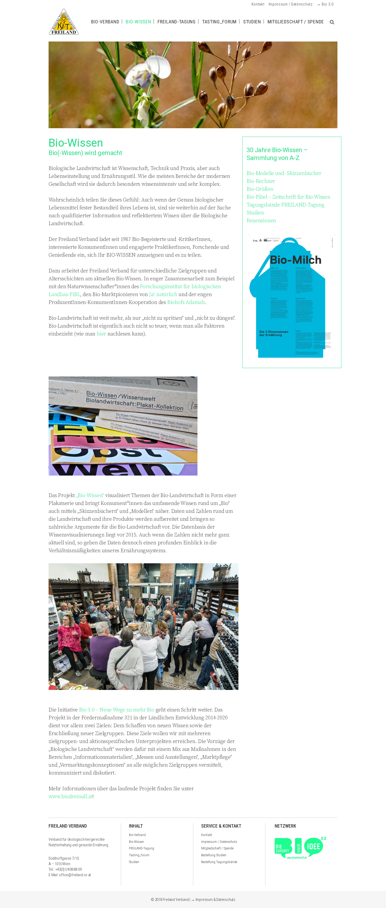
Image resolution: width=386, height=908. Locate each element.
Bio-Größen (260, 189)
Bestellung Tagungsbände (219, 862)
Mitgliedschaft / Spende (217, 848)
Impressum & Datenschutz (215, 899)
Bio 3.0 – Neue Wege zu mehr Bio (116, 710)
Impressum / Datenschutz (291, 4)
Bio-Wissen (136, 842)
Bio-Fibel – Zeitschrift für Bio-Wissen (288, 197)
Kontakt (258, 4)
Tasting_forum (139, 855)
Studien (255, 213)
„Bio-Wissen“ (90, 495)
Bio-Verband (137, 835)
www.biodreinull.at (70, 796)
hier (101, 334)
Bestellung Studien (213, 855)
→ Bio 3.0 (325, 4)
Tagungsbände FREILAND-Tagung (285, 205)
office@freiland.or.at (75, 875)
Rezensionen (261, 221)
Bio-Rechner (261, 181)
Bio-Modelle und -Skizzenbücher (284, 173)
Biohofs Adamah (186, 302)
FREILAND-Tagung (141, 848)
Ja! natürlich (163, 294)
